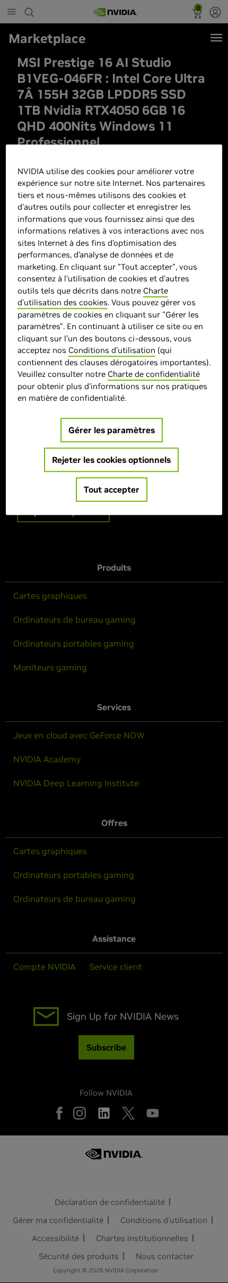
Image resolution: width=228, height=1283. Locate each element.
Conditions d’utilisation (111, 350)
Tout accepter (111, 489)
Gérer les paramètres (111, 430)
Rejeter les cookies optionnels (111, 459)
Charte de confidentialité (154, 374)
